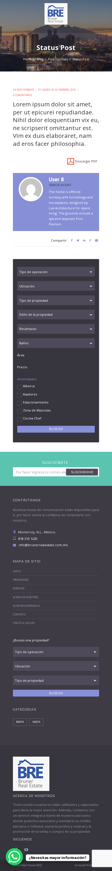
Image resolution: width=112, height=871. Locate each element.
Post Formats (58, 59)
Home (28, 59)
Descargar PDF (85, 161)
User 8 (46, 90)
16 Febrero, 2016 (65, 90)
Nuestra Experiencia (26, 606)
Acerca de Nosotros (25, 597)
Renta (20, 722)
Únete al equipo (23, 623)
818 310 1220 (27, 538)
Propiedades (21, 580)
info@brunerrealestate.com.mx (43, 545)
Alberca (29, 386)
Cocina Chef (32, 418)
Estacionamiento (36, 402)
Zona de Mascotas (37, 410)
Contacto (19, 614)
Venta (36, 722)
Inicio (17, 571)
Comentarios (22, 95)
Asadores (30, 394)
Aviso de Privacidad (87, 865)
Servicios (18, 588)
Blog (40, 59)
